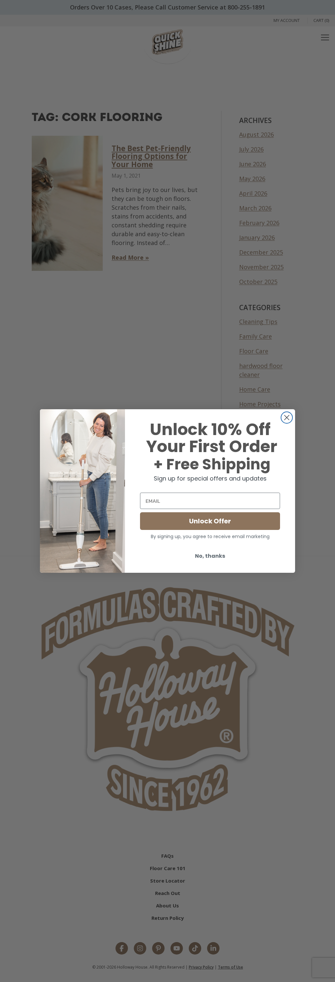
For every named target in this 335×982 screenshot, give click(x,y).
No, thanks (210, 556)
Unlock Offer (210, 521)
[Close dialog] (286, 417)
